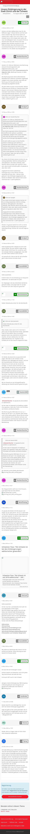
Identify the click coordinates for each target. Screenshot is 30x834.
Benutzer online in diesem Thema (12, 806)
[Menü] (28, 2)
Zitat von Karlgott (10, 197)
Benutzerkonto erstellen (15, 796)
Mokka (7, 811)
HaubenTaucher (7, 401)
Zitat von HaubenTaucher (12, 117)
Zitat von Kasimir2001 (11, 440)
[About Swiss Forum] (6, 2)
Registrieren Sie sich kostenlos (19, 790)
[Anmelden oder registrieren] (23, 2)
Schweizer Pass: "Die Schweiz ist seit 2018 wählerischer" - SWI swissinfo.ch (14, 576)
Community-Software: (15, 831)
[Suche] (19, 2)
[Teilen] (27, 16)
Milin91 (3, 811)
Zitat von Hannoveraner (12, 321)
